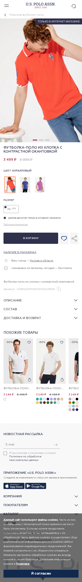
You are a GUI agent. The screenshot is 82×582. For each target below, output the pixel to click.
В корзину (31, 238)
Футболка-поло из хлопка (51, 388)
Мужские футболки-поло (27, 15)
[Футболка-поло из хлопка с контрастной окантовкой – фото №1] (41, 141)
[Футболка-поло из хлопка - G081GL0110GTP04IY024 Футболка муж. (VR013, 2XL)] (51, 361)
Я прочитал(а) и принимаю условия (32, 457)
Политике (23, 564)
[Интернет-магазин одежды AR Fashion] (40, 5)
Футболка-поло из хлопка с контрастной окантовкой (18, 388)
